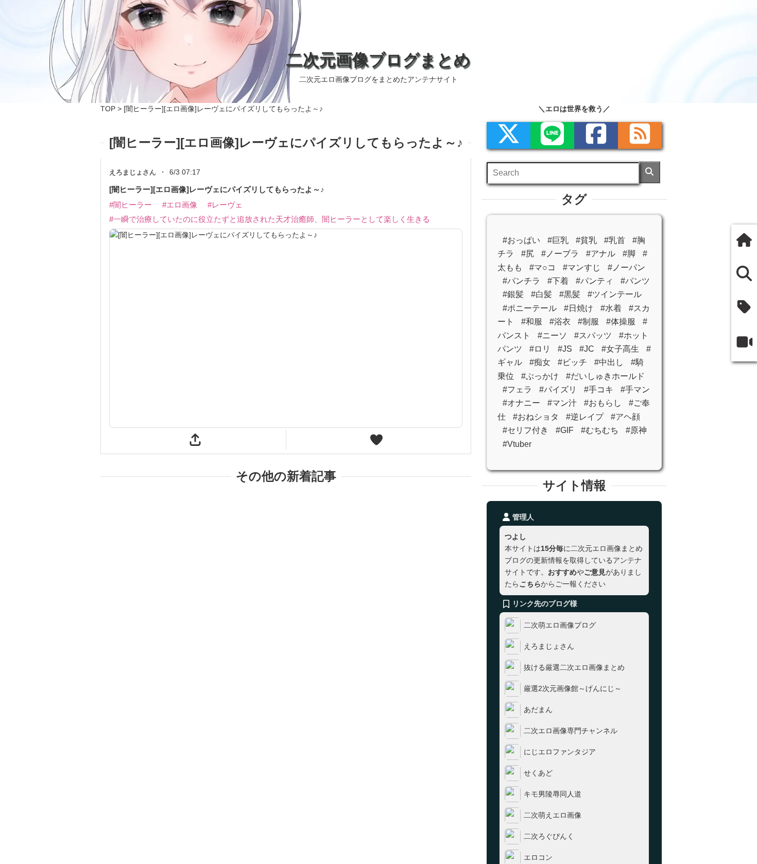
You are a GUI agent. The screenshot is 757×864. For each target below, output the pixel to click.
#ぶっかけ (540, 376)
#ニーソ (552, 335)
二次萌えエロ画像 (552, 815)
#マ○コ (542, 267)
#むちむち (599, 430)
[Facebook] (596, 135)
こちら (530, 584)
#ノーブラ (560, 253)
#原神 (636, 430)
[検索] (649, 172)
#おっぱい (521, 240)
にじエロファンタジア (560, 752)
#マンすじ (581, 267)
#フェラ (517, 389)
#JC (586, 348)
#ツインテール (615, 294)
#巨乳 (558, 240)
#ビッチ (572, 362)
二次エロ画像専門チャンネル (570, 731)
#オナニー (521, 403)
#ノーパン (626, 267)
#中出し (609, 362)
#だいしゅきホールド (605, 376)
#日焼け (578, 308)
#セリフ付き (525, 430)
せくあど (538, 773)
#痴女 (539, 362)
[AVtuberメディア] (744, 343)
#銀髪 (513, 294)
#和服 (531, 321)
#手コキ (598, 389)
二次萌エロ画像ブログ (560, 625)
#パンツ (635, 281)
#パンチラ (521, 281)
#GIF (565, 430)
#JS (565, 348)
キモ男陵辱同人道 (552, 794)
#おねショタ (536, 416)
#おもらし (603, 403)
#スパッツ (593, 335)
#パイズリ (558, 389)
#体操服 (620, 321)
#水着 (611, 308)
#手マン (635, 389)
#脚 (629, 253)
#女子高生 (620, 348)
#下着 (558, 281)
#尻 (527, 253)
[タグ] (744, 308)
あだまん (538, 709)
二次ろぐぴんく (549, 836)
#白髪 (541, 294)
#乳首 (614, 240)
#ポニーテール (530, 308)
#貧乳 (586, 240)
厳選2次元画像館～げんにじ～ (573, 688)
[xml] (508, 135)
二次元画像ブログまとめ (378, 59)
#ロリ (539, 348)
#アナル (600, 253)
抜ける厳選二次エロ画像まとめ (574, 667)
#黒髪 (569, 294)
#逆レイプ (585, 416)
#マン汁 (562, 403)
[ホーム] (744, 241)
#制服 (588, 321)
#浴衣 (560, 321)
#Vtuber (517, 444)
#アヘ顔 (625, 416)
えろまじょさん (549, 646)
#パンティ (594, 281)
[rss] (640, 135)
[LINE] (552, 135)
